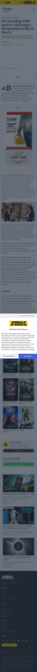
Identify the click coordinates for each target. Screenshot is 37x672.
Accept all (27, 356)
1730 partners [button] (13, 333)
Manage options (9, 356)
